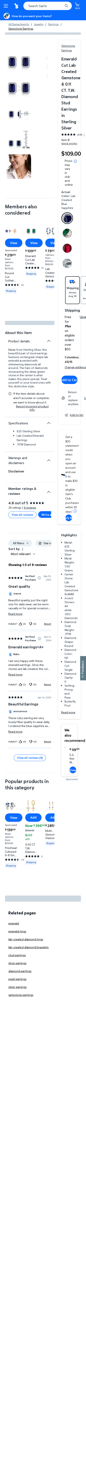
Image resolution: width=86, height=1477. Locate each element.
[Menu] (6, 6)
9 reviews (30, 507)
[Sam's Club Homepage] (16, 6)
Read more (68, 712)
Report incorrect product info (32, 408)
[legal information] (75, 161)
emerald (13, 923)
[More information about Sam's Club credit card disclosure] (75, 511)
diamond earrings (20, 971)
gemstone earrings (20, 995)
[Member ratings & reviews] (48, 490)
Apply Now (68, 518)
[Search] (66, 6)
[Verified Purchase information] (39, 578)
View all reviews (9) (30, 758)
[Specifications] (48, 423)
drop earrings (17, 963)
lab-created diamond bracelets (28, 947)
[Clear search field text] (61, 6)
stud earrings (17, 955)
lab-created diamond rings (25, 939)
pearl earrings (17, 979)
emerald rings (17, 931)
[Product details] (48, 341)
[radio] (67, 219)
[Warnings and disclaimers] (48, 460)
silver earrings (17, 987)
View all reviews (22, 515)
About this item (18, 332)
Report (47, 624)
